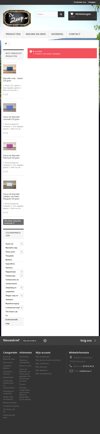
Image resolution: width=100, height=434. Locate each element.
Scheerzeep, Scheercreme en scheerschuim (12, 280)
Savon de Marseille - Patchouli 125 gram (12, 156)
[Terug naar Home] (5, 43)
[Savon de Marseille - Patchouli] (9, 146)
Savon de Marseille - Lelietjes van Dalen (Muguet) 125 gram (12, 196)
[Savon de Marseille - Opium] (9, 68)
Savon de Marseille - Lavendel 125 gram (12, 118)
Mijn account (43, 352)
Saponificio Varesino (10, 266)
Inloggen (92, 2)
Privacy (22, 384)
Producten (13, 34)
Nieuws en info (36, 34)
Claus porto (10, 252)
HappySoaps (11, 272)
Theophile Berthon (10, 258)
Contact (74, 34)
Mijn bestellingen (43, 357)
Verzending (24, 357)
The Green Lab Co (11, 314)
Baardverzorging (12, 304)
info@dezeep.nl (85, 371)
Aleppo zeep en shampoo (12, 298)
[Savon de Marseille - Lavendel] (9, 107)
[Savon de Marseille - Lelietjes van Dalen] (9, 184)
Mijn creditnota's (42, 364)
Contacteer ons (80, 2)
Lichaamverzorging (13, 308)
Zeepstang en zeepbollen (11, 290)
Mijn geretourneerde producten (48, 360)
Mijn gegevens (41, 370)
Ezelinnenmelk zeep (12, 321)
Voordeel (57, 34)
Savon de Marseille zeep (11, 246)
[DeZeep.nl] (17, 18)
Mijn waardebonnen (44, 374)
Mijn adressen (41, 367)
